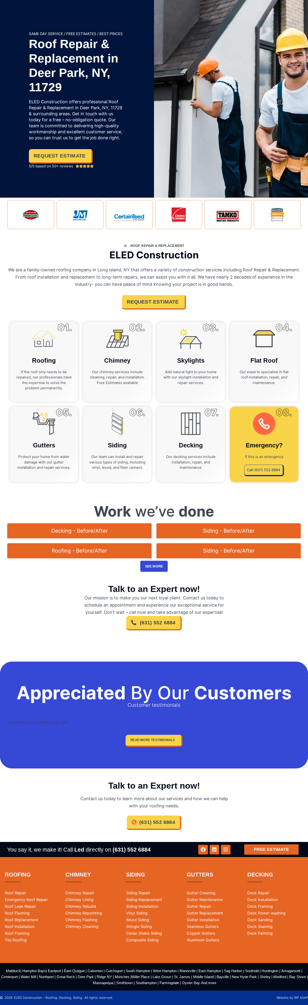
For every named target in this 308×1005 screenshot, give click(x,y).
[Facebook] (203, 849)
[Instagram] (226, 849)
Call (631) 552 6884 (263, 470)
